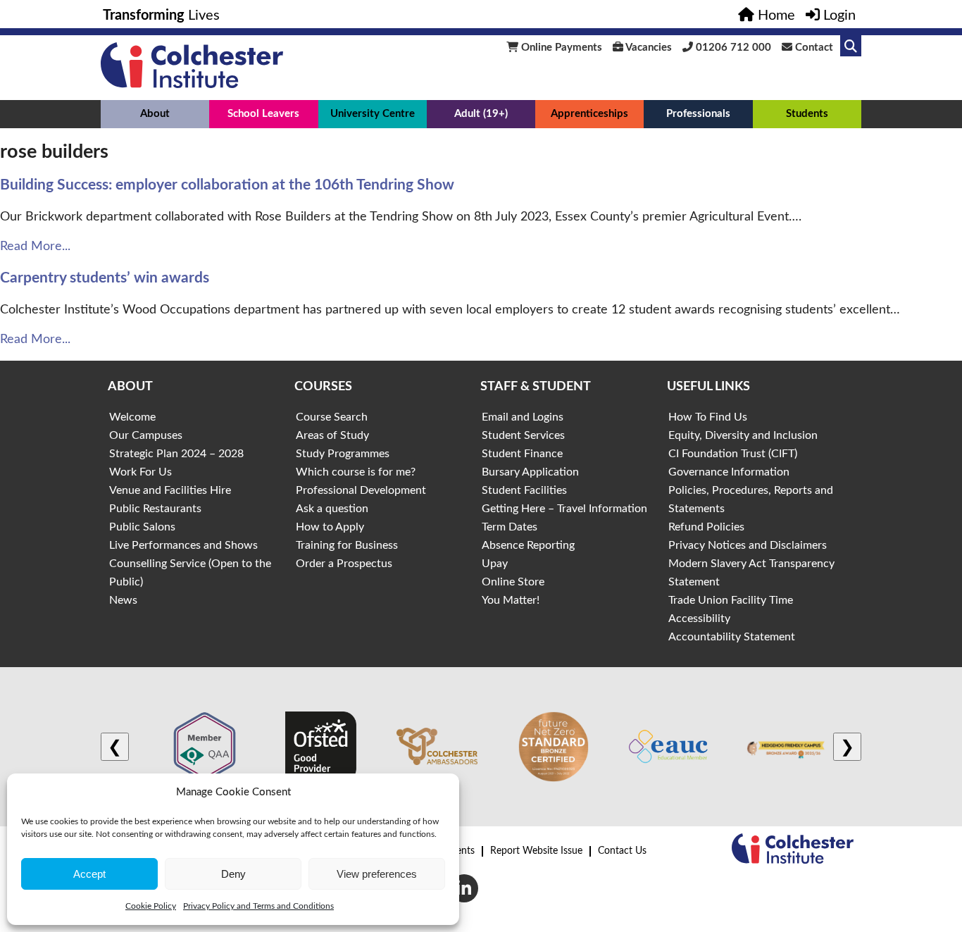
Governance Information (728, 472)
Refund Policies (706, 527)
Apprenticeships (589, 113)
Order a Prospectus (344, 563)
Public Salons (142, 527)
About (155, 113)
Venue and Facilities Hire (170, 490)
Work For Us (140, 472)
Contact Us (622, 851)
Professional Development (361, 490)
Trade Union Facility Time (730, 600)
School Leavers (263, 113)
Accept (89, 874)
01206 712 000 (732, 47)
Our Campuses (145, 435)
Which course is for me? (356, 472)
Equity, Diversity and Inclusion (743, 435)
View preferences (377, 874)
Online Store (513, 582)
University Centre (372, 113)
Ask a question (332, 508)
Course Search (332, 417)
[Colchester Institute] (192, 84)
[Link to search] (850, 45)
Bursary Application (530, 472)
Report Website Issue (536, 851)
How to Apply (330, 527)
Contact (812, 47)
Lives (161, 15)
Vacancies (647, 47)
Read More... (35, 246)
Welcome (132, 417)
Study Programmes (342, 453)
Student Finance (522, 453)
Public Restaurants (155, 508)
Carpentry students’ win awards (104, 278)
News (123, 600)
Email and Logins (522, 417)
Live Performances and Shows (183, 545)
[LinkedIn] (464, 888)
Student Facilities (524, 490)
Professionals (698, 113)
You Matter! (510, 600)
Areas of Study (332, 435)
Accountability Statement (731, 636)
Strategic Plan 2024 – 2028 (176, 453)
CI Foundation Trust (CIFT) (732, 453)
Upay (495, 563)
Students (807, 113)
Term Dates (509, 527)
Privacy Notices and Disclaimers (747, 545)
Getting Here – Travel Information (564, 508)
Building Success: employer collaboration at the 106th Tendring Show (227, 185)
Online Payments (560, 47)
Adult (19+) (481, 113)
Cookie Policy (150, 906)
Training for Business (347, 545)
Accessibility (699, 618)
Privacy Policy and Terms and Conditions (258, 906)
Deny (233, 874)
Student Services (523, 435)
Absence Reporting (528, 545)
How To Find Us (707, 417)
